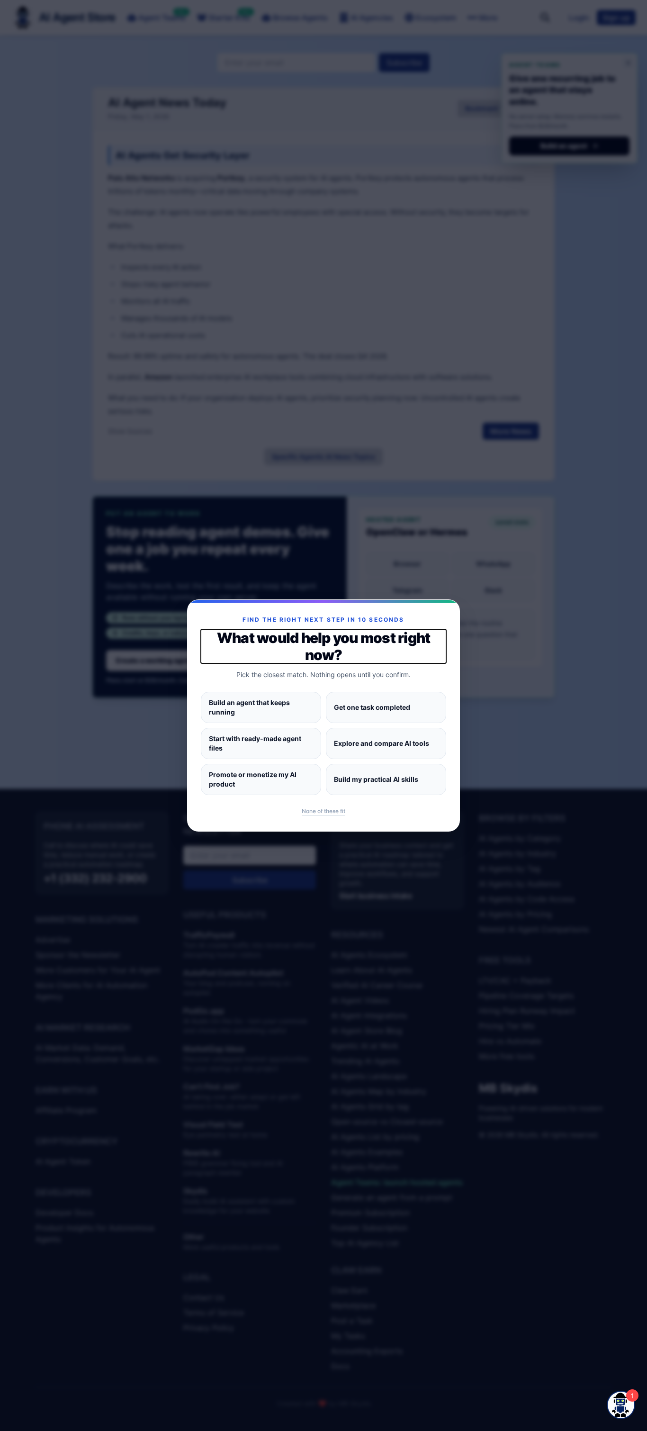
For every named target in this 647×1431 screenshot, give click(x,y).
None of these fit (323, 811)
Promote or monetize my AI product (253, 779)
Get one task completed (372, 707)
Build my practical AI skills (376, 779)
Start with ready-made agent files (255, 743)
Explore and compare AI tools (381, 743)
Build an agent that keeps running (249, 707)
